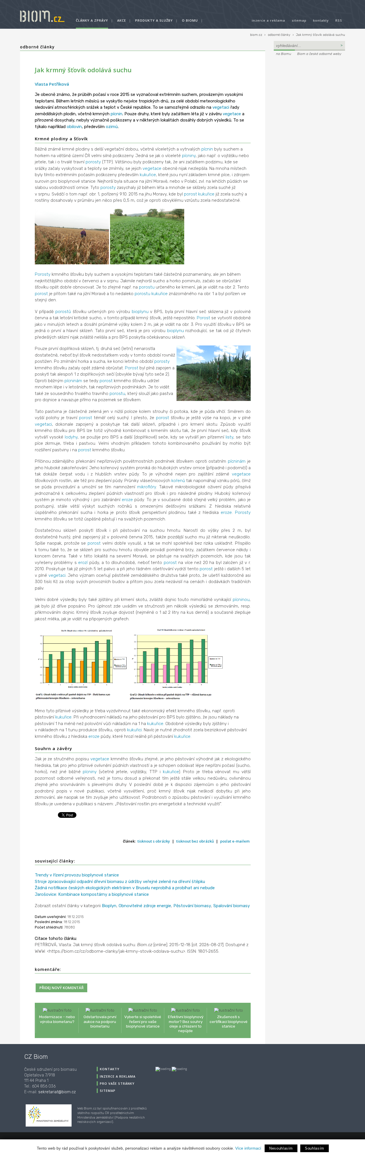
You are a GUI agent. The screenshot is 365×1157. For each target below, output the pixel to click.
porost (190, 194)
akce (121, 20)
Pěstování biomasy (192, 905)
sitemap (299, 20)
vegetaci (220, 107)
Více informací (248, 1148)
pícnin (116, 113)
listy (229, 437)
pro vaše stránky (117, 1083)
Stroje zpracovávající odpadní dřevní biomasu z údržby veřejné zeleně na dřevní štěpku (120, 881)
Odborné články (37, 47)
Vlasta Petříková (52, 84)
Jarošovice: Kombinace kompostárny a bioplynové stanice (92, 894)
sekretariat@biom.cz (57, 1092)
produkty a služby (154, 20)
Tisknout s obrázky (153, 841)
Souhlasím (314, 1148)
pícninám (73, 380)
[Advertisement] (309, 95)
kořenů (178, 480)
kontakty (321, 20)
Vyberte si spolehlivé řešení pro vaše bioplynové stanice (142, 1021)
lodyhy (71, 437)
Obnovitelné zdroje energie (145, 905)
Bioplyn (109, 905)
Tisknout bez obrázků (195, 841)
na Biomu (283, 54)
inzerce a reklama (268, 20)
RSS (338, 20)
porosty (93, 161)
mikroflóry (146, 486)
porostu (147, 287)
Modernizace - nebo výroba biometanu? (57, 1019)
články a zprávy (92, 20)
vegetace (232, 113)
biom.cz (256, 35)
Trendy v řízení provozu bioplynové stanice (77, 875)
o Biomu (190, 20)
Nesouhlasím (281, 1148)
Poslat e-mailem (235, 841)
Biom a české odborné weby (319, 54)
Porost (203, 317)
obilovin (74, 126)
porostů (63, 311)
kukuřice (148, 174)
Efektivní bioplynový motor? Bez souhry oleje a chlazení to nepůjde (185, 1023)
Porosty (42, 274)
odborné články (279, 35)
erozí (83, 562)
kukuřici (134, 729)
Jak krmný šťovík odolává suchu (320, 35)
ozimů (112, 126)
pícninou (241, 599)
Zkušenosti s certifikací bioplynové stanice (229, 1021)
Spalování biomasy (231, 905)
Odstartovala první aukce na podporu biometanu (100, 1021)
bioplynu (140, 311)
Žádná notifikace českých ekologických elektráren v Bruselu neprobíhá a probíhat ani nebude (125, 887)
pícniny (189, 155)
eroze (127, 499)
